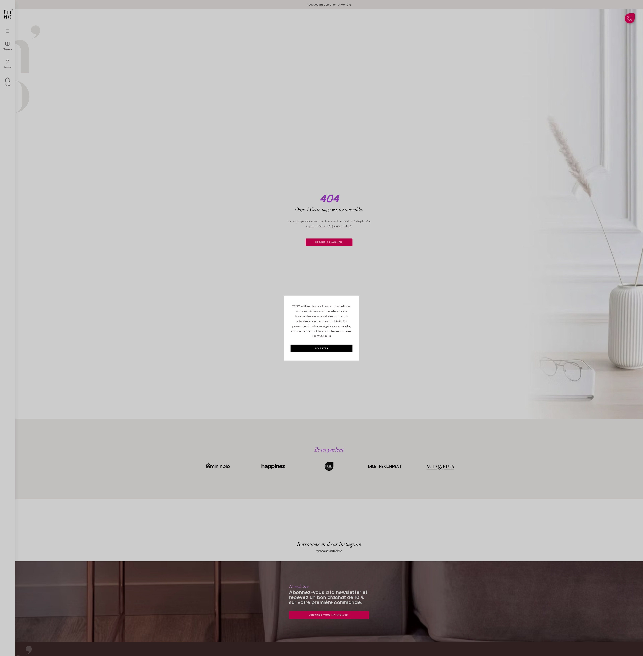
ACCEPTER (321, 348)
